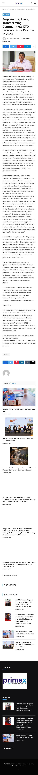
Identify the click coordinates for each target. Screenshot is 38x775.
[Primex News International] (19, 3)
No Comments (26, 38)
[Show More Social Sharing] (33, 46)
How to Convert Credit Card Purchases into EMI (25, 632)
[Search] (35, 3)
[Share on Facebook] (6, 46)
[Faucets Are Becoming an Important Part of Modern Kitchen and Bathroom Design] (19, 456)
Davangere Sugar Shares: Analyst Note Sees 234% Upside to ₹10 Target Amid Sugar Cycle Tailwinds (19, 564)
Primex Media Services (19, 766)
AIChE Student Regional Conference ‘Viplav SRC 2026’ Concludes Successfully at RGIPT (24, 603)
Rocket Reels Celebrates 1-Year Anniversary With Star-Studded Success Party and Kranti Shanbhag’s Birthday (25, 619)
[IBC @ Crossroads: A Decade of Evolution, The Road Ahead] (19, 426)
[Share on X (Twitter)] (13, 46)
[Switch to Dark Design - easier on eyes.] (31, 3)
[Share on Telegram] (27, 46)
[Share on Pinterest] (20, 46)
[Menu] (3, 3)
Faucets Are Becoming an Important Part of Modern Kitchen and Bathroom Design (19, 469)
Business (6, 14)
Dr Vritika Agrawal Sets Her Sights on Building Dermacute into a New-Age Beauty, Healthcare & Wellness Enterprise (19, 499)
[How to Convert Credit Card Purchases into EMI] (19, 397)
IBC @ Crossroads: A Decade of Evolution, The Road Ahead (25, 644)
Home (20, 770)
